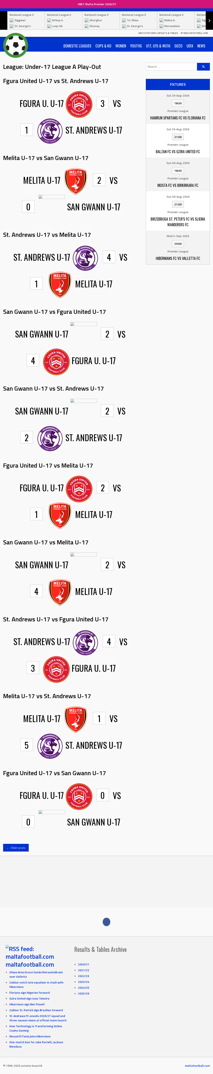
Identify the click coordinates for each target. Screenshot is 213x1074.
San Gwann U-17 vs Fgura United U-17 (54, 311)
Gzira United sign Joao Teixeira (29, 998)
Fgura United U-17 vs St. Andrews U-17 (56, 81)
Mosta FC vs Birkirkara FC (177, 185)
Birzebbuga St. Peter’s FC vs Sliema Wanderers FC (178, 221)
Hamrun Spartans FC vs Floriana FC (178, 117)
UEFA (190, 45)
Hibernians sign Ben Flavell (27, 1004)
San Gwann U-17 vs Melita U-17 (46, 542)
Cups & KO (103, 45)
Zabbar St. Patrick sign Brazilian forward (36, 1010)
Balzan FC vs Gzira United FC (178, 151)
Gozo (178, 45)
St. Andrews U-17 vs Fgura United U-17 (56, 619)
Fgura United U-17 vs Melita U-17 (48, 465)
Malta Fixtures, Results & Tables (158, 33)
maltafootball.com (30, 964)
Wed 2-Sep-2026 (178, 236)
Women (120, 45)
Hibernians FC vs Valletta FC (178, 258)
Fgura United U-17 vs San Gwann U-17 (54, 773)
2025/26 (83, 993)
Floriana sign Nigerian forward (29, 992)
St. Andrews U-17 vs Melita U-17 (47, 234)
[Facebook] (106, 922)
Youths (136, 45)
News (201, 45)
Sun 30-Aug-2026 (177, 163)
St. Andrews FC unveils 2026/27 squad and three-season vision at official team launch (38, 1018)
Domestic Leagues (77, 45)
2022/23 (83, 976)
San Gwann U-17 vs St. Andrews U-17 (53, 388)
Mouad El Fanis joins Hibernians (30, 1036)
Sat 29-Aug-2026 (178, 95)
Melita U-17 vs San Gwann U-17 (46, 158)
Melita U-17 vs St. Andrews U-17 (47, 696)
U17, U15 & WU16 (158, 45)
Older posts (16, 848)
